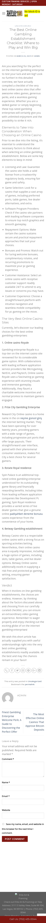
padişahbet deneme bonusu (26, 514)
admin (37, 56)
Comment (8, 759)
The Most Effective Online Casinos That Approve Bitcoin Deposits (34, 722)
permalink (29, 684)
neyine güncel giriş (31, 418)
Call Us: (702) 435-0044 (23, 919)
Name (6, 782)
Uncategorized (23, 26)
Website (6, 810)
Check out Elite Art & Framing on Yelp (23, 901)
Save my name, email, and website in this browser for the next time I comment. (23, 828)
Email (6, 796)
